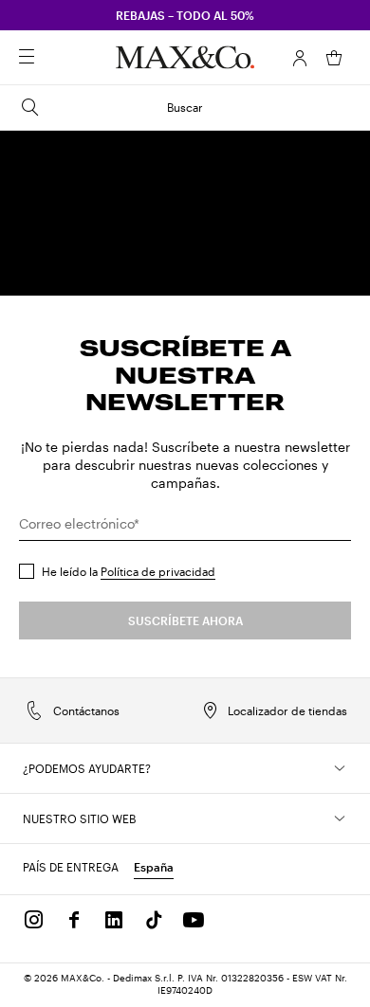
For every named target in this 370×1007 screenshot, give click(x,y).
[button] (299, 57)
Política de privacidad (158, 571)
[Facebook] (74, 919)
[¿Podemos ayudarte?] (339, 768)
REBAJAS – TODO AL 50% (185, 15)
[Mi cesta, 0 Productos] (333, 57)
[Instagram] (34, 919)
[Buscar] (53, 57)
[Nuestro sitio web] (339, 818)
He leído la (128, 571)
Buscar (185, 107)
